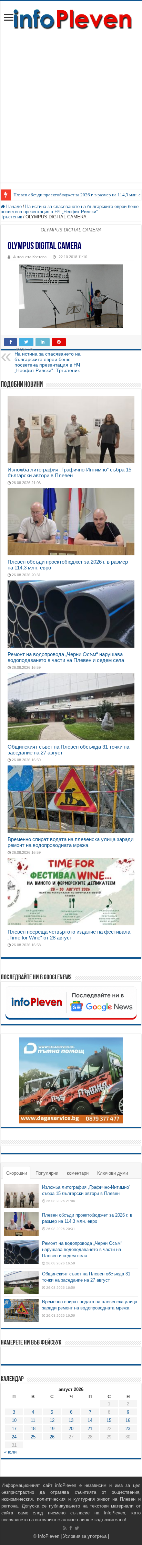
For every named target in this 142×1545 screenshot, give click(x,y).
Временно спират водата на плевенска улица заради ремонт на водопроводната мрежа (70, 842)
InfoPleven (48, 1536)
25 (33, 1436)
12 (52, 1420)
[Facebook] (71, 1528)
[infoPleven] (71, 19)
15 (108, 1420)
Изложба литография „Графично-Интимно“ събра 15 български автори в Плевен (69, 472)
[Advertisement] (71, 112)
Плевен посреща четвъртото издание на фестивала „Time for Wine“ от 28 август (69, 934)
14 (90, 1420)
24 (14, 1436)
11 (33, 1420)
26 (52, 1436)
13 (71, 1420)
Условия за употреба (84, 1536)
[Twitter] (77, 1528)
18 (33, 1428)
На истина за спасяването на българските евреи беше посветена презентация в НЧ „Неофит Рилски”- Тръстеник (70, 211)
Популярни (47, 1173)
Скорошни (16, 1173)
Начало (13, 206)
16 (127, 1420)
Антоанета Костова (30, 257)
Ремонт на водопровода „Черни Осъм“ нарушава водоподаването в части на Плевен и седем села (66, 657)
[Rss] (64, 1528)
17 (14, 1428)
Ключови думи (112, 1173)
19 (52, 1428)
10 (14, 1420)
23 (127, 1428)
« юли (10, 1452)
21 (90, 1428)
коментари (78, 1173)
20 (71, 1428)
